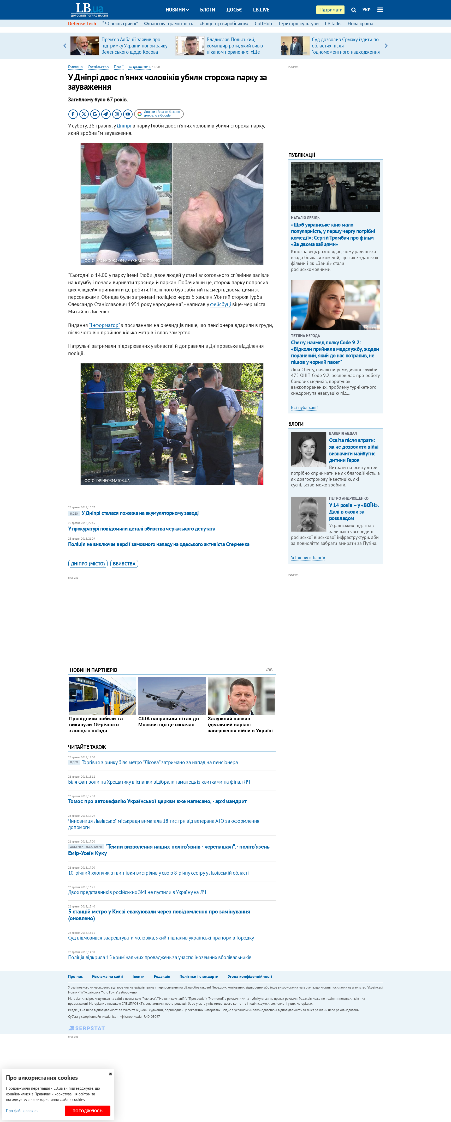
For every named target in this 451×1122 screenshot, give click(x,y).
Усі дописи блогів (308, 557)
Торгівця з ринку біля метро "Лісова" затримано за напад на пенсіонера (154, 762)
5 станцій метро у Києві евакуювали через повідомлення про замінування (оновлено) (159, 915)
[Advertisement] (172, 617)
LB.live (261, 10)
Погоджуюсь (88, 1111)
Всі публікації (304, 407)
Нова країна (360, 23)
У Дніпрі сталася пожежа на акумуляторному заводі (134, 512)
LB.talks (333, 23)
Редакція (162, 976)
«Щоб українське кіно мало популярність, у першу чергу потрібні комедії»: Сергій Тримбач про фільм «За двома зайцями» (333, 234)
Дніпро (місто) (88, 564)
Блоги (207, 10)
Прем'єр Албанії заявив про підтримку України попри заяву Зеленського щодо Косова (134, 45)
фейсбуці (220, 304)
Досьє (234, 10)
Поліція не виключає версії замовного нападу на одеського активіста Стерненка (159, 544)
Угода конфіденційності (250, 976)
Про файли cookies (22, 1110)
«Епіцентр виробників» (223, 23)
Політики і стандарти (199, 976)
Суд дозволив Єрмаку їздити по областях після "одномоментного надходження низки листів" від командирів (346, 48)
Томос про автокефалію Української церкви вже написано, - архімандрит (157, 801)
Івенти (139, 976)
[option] (120, 46)
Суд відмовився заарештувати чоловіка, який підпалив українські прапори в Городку (161, 937)
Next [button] (386, 46)
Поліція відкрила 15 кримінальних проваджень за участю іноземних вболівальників (160, 957)
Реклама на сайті (107, 976)
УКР (367, 10)
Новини (175, 10)
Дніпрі (124, 125)
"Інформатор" (104, 325)
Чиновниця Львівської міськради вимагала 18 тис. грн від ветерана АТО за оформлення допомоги (163, 824)
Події (118, 66)
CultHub (263, 23)
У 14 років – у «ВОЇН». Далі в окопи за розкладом (354, 512)
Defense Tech (82, 23)
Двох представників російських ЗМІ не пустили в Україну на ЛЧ (137, 892)
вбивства (124, 564)
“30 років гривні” (120, 23)
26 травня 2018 (139, 67)
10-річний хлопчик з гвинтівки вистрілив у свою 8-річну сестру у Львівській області (158, 872)
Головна (75, 66)
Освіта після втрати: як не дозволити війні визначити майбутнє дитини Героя (354, 450)
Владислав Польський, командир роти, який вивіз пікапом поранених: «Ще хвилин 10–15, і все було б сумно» (236, 52)
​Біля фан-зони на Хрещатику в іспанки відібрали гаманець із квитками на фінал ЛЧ (159, 781)
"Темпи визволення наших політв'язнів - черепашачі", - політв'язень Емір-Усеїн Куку (168, 850)
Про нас (75, 976)
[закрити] (110, 1074)
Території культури (298, 23)
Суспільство (98, 66)
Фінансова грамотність (168, 23)
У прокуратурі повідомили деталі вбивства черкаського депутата (141, 528)
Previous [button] (65, 46)
